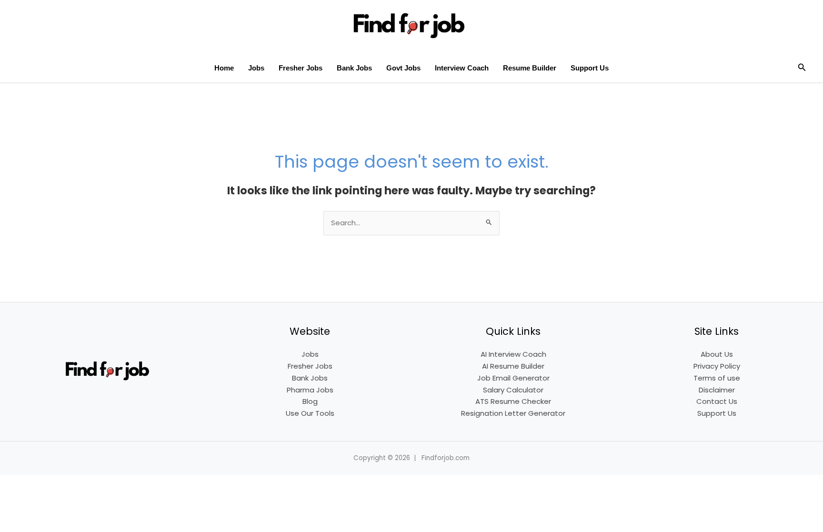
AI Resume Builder (513, 366)
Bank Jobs (354, 68)
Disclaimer (717, 390)
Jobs (256, 68)
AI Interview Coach (513, 354)
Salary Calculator (513, 390)
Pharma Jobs (310, 390)
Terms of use (716, 378)
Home (224, 68)
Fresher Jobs (300, 68)
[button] (802, 68)
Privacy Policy (716, 366)
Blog (310, 401)
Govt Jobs (403, 68)
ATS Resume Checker (513, 401)
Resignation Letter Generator (513, 413)
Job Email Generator (513, 378)
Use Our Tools (310, 413)
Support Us (590, 68)
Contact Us (716, 401)
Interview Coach (462, 68)
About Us (717, 354)
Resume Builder (529, 68)
